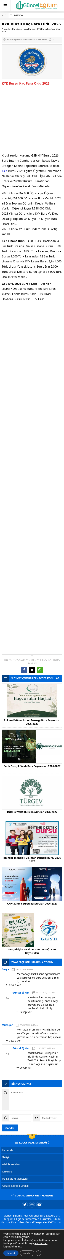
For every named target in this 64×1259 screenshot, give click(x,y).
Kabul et (11, 1253)
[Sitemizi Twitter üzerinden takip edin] (25, 1204)
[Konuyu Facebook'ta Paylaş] (24, 670)
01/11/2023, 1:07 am (45, 992)
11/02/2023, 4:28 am (45, 1048)
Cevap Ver (15, 985)
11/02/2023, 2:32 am (29, 1025)
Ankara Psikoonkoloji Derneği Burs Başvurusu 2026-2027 (32, 722)
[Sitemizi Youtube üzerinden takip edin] (39, 1204)
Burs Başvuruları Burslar (23, 29)
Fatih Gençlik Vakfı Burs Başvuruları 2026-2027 (32, 766)
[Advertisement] (32, 120)
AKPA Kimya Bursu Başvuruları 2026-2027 (32, 903)
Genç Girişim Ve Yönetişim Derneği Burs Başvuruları (32, 951)
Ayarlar (27, 1253)
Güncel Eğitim (21, 992)
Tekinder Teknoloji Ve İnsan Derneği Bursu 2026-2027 (32, 859)
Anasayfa (6, 29)
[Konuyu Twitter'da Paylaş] (32, 670)
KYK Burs (42, 39)
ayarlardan (40, 1243)
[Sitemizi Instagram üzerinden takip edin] (32, 1204)
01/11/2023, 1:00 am (25, 969)
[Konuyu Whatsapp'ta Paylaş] (40, 670)
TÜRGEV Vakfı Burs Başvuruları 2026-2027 (32, 812)
